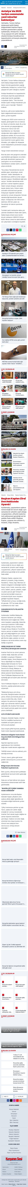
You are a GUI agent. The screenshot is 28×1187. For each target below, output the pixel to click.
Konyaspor (14, 1113)
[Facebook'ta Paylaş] (2, 46)
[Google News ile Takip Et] (23, 67)
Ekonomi (9, 7)
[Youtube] (17, 1100)
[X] (11, 1100)
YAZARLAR (20, 1096)
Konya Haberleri (14, 1109)
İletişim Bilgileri (18, 1174)
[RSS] (20, 1100)
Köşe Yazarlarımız (14, 1150)
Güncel (14, 1111)
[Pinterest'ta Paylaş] (17, 230)
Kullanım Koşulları (6, 1174)
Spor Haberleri (14, 1120)
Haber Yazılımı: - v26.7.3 (13, 1185)
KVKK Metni (17, 1171)
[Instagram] (14, 1100)
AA (8, 67)
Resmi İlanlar (14, 1148)
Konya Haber (10, 495)
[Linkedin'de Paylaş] (14, 230)
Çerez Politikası (18, 1169)
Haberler (3, 7)
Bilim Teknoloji (14, 1122)
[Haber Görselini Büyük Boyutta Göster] (14, 57)
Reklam (4, 1171)
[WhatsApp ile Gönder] (20, 230)
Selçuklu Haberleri (14, 1132)
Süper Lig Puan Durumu (14, 1152)
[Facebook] (8, 1100)
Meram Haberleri (14, 1134)
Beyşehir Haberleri (14, 1136)
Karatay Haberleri (14, 1130)
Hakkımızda (5, 1167)
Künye (4, 1169)
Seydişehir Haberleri (14, 1141)
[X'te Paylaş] (5, 46)
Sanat (14, 1118)
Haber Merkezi (8, 549)
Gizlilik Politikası (18, 1167)
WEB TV (6, 1096)
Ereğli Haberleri (14, 1138)
